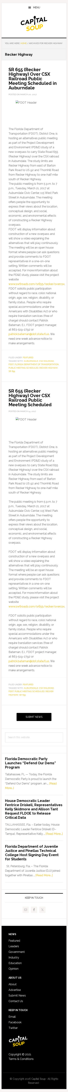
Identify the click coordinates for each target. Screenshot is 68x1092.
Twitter (13, 1028)
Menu (36, 7)
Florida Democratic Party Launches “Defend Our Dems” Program (30, 763)
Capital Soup (34, 23)
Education (15, 963)
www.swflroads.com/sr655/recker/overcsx (37, 284)
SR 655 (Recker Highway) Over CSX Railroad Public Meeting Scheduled (30, 397)
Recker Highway (48, 368)
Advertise (15, 990)
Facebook (15, 1022)
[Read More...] (54, 833)
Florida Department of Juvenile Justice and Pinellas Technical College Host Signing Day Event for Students (32, 852)
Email (12, 1016)
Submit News (34, 717)
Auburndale (31, 361)
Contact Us (16, 1001)
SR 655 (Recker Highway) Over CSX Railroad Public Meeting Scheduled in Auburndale (33, 78)
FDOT (11, 364)
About (13, 984)
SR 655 (12, 371)
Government (17, 952)
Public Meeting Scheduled (23, 368)
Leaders (14, 946)
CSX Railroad (46, 361)
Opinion (13, 968)
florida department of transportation (37, 364)
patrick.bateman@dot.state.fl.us (29, 334)
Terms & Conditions (21, 1059)
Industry (14, 957)
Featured (28, 357)
